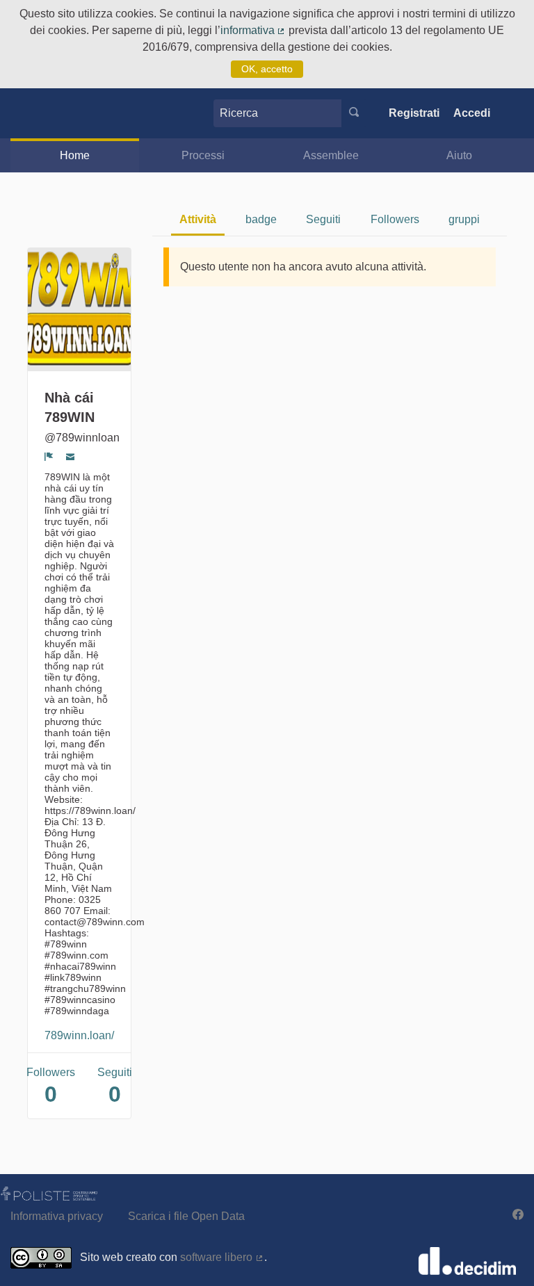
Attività (197, 219)
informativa (253, 30)
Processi (203, 155)
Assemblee (331, 155)
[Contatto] (70, 456)
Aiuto (459, 155)
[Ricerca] (353, 113)
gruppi (464, 219)
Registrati (414, 113)
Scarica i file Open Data (186, 1216)
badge (261, 219)
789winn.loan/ (79, 1035)
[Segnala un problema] (49, 456)
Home (75, 155)
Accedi (471, 113)
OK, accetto (267, 68)
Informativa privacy (56, 1216)
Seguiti (323, 219)
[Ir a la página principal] (31, 112)
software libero (222, 1257)
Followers (395, 219)
